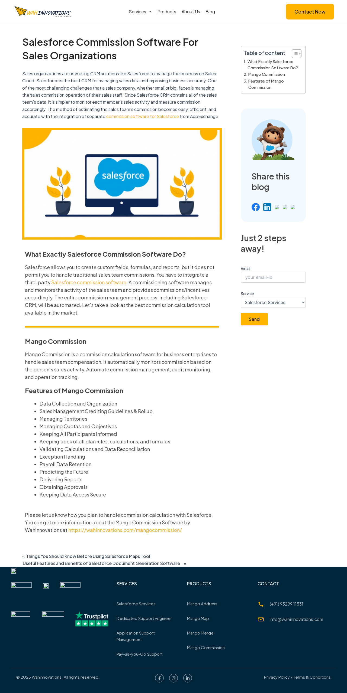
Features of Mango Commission (266, 84)
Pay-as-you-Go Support (140, 653)
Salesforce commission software (88, 282)
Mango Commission (266, 74)
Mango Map (198, 618)
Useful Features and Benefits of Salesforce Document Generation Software (101, 563)
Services (137, 11)
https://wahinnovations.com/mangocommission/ (125, 530)
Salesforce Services (136, 603)
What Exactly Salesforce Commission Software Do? (273, 64)
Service (247, 293)
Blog (210, 11)
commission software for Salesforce (142, 116)
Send (254, 319)
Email (245, 268)
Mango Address (202, 603)
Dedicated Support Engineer (144, 618)
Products (167, 11)
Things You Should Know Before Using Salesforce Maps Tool (88, 556)
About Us (191, 11)
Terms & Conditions (312, 676)
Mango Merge (200, 632)
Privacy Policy (277, 676)
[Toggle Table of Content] (294, 53)
